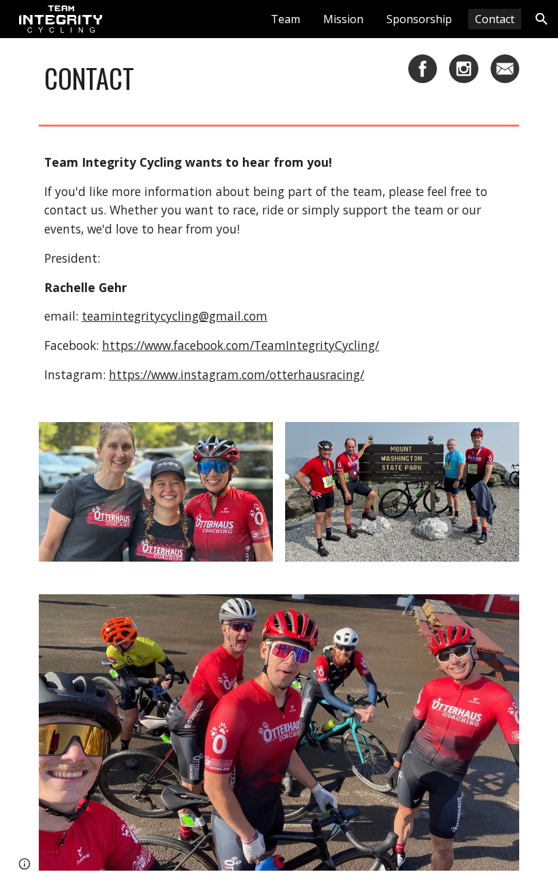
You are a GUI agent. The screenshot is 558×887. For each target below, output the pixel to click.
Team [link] (285, 19)
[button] (541, 19)
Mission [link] (343, 19)
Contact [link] (494, 19)
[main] (217, 78)
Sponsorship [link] (419, 19)
